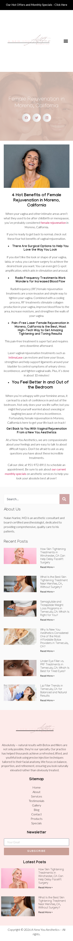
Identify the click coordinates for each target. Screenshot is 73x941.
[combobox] (32, 499)
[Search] (64, 499)
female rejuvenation (53, 222)
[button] (65, 40)
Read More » (47, 567)
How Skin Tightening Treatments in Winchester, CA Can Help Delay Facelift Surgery (53, 556)
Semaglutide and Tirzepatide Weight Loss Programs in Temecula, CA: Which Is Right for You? (54, 609)
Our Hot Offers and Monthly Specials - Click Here (36, 4)
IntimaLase (15, 357)
